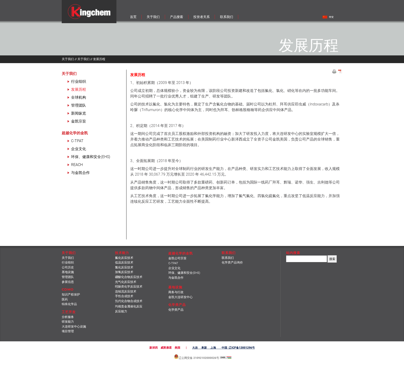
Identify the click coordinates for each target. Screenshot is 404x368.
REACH (77, 164)
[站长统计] (225, 358)
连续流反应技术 (125, 291)
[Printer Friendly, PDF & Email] (340, 72)
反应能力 (121, 311)
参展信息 (68, 282)
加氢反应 (124, 272)
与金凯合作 (80, 172)
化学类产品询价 (232, 262)
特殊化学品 (69, 304)
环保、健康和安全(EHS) (90, 157)
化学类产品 (176, 309)
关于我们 (69, 73)
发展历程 (78, 89)
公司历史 (68, 267)
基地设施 (68, 272)
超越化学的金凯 (75, 133)
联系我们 (228, 258)
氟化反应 (124, 258)
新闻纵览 (78, 113)
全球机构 (78, 97)
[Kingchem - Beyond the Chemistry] (89, 22)
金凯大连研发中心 (180, 297)
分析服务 (68, 317)
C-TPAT (77, 141)
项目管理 (68, 331)
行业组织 (78, 81)
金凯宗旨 (78, 121)
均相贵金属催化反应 (128, 306)
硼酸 (128, 277)
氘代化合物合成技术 (128, 301)
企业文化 (78, 149)
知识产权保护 (71, 294)
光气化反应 (125, 282)
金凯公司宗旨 (177, 258)
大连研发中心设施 (74, 326)
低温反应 (124, 262)
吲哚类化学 (128, 286)
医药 (65, 299)
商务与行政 (176, 292)
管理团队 (78, 105)
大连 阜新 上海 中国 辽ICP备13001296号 (223, 347)
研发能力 (68, 321)
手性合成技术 (124, 296)
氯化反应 (124, 267)
